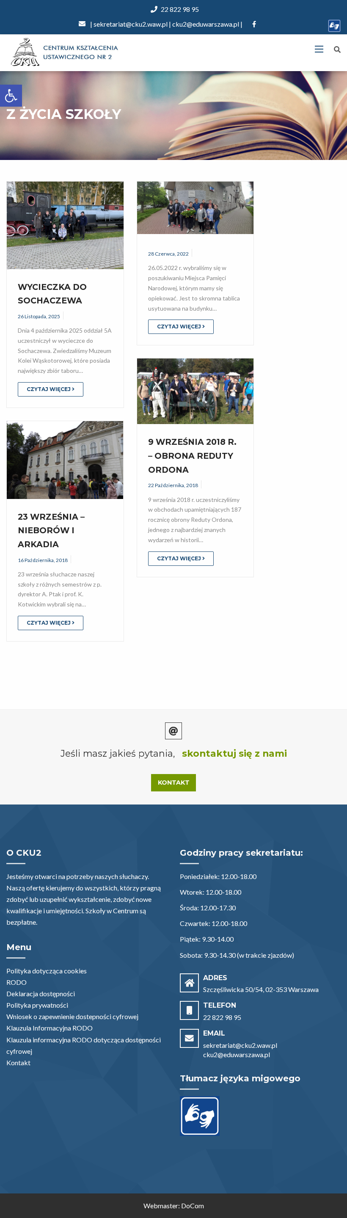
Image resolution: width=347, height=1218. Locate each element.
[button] (11, 96)
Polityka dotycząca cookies (46, 971)
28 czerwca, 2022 (168, 254)
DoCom (192, 1205)
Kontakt (174, 782)
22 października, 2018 (173, 485)
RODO (16, 982)
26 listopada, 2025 (39, 316)
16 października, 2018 (43, 560)
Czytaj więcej (49, 389)
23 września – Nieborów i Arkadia (51, 530)
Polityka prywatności (37, 1005)
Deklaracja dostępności (40, 993)
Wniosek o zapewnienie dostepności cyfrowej (72, 1016)
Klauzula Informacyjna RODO (49, 1028)
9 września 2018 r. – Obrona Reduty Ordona (192, 455)
